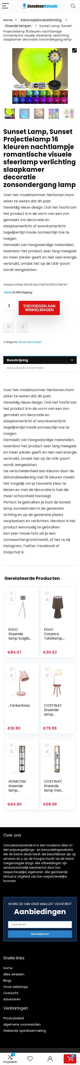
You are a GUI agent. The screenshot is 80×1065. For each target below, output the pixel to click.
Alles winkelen (13, 974)
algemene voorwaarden (22, 1024)
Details (7, 292)
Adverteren (12, 999)
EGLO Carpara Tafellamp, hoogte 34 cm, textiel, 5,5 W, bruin (54, 640)
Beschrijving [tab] (17, 360)
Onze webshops (15, 987)
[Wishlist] (30, 1059)
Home (8, 20)
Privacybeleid (13, 1018)
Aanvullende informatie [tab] (25, 368)
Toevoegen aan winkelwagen (39, 308)
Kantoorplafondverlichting (41, 20)
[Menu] (5, 6)
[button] (74, 50)
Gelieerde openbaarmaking (24, 1030)
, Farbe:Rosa (19, 705)
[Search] (73, 6)
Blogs (7, 980)
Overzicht (10, 993)
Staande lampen (18, 26)
